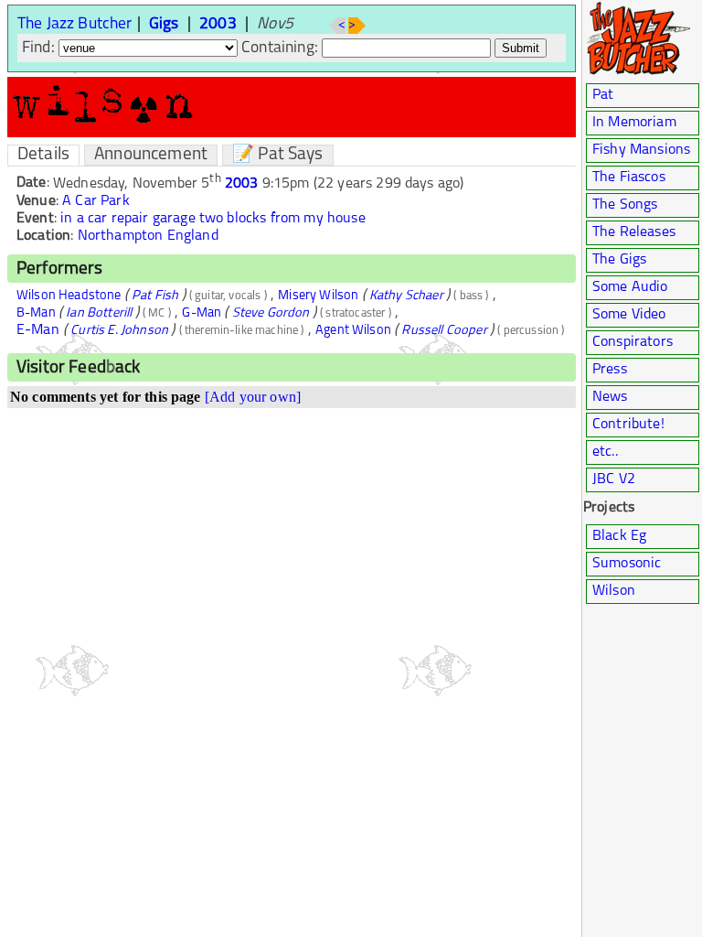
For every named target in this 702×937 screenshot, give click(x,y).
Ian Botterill (99, 313)
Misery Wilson (318, 296)
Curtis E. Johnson (119, 331)
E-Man (37, 330)
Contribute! (628, 424)
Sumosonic (626, 563)
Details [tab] (43, 155)
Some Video (629, 314)
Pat (602, 95)
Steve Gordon (271, 313)
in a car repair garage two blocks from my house (213, 218)
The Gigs (619, 260)
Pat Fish (155, 296)
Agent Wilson (353, 331)
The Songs (624, 205)
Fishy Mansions (641, 150)
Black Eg (619, 536)
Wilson (613, 591)
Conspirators (632, 342)
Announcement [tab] (150, 155)
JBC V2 (613, 479)
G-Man (201, 313)
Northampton (121, 236)
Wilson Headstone (69, 296)
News (610, 397)
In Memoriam (634, 122)
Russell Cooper (443, 331)
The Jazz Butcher (75, 24)
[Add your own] (253, 396)
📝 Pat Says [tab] (278, 155)
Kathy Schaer (406, 296)
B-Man (36, 313)
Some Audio (630, 287)
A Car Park (96, 201)
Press (609, 369)
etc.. (605, 452)
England (192, 236)
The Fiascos (628, 177)
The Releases (633, 232)
